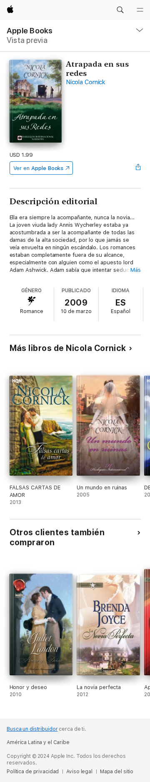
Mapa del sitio (116, 771)
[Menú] (140, 10)
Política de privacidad (33, 771)
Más (135, 270)
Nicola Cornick (85, 82)
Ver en (38, 168)
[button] (120, 10)
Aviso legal (79, 771)
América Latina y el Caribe (38, 742)
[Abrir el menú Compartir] (138, 168)
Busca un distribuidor (32, 729)
